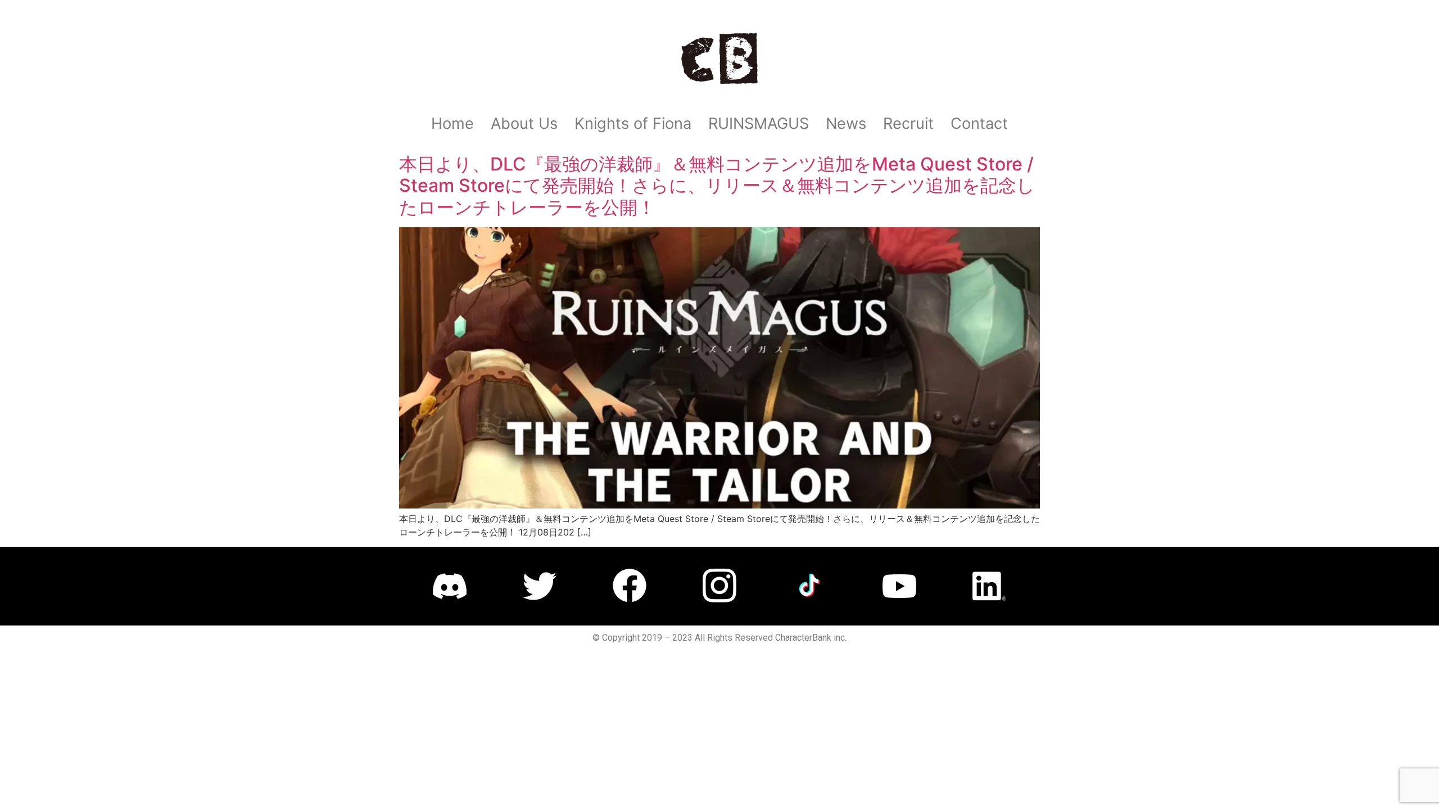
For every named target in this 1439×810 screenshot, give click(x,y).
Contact (979, 123)
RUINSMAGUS (758, 123)
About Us (524, 123)
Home (452, 123)
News (846, 123)
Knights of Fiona (632, 123)
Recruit (908, 123)
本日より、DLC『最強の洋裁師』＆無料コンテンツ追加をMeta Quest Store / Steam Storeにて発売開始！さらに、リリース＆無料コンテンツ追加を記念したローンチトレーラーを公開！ (717, 185)
